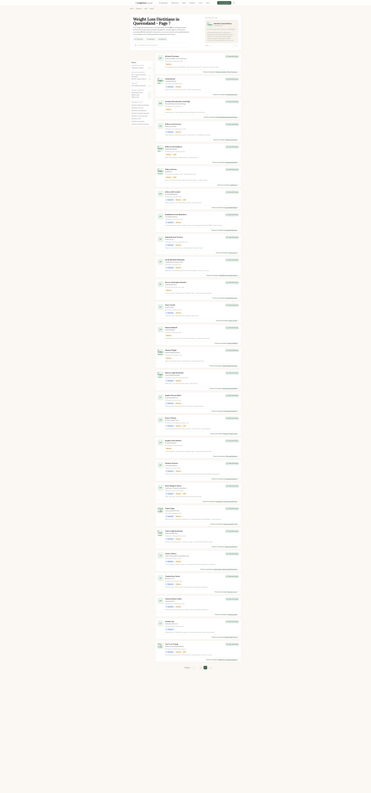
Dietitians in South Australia (139, 116)
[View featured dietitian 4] (209, 45)
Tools (200, 3)
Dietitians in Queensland (138, 110)
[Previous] (233, 45)
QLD (146, 8)
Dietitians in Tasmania (137, 121)
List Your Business (224, 3)
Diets (184, 3)
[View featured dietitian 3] (208, 45)
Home (131, 8)
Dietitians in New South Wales (140, 105)
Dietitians (139, 8)
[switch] (149, 68)
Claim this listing (233, 56)
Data (207, 3)
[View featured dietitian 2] (206, 45)
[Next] (236, 45)
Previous (187, 667)
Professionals (163, 3)
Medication (174, 3)
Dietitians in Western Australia (140, 113)
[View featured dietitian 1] (205, 45)
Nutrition (192, 3)
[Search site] (233, 2)
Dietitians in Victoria (137, 108)
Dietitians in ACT (136, 118)
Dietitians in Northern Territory (140, 124)
